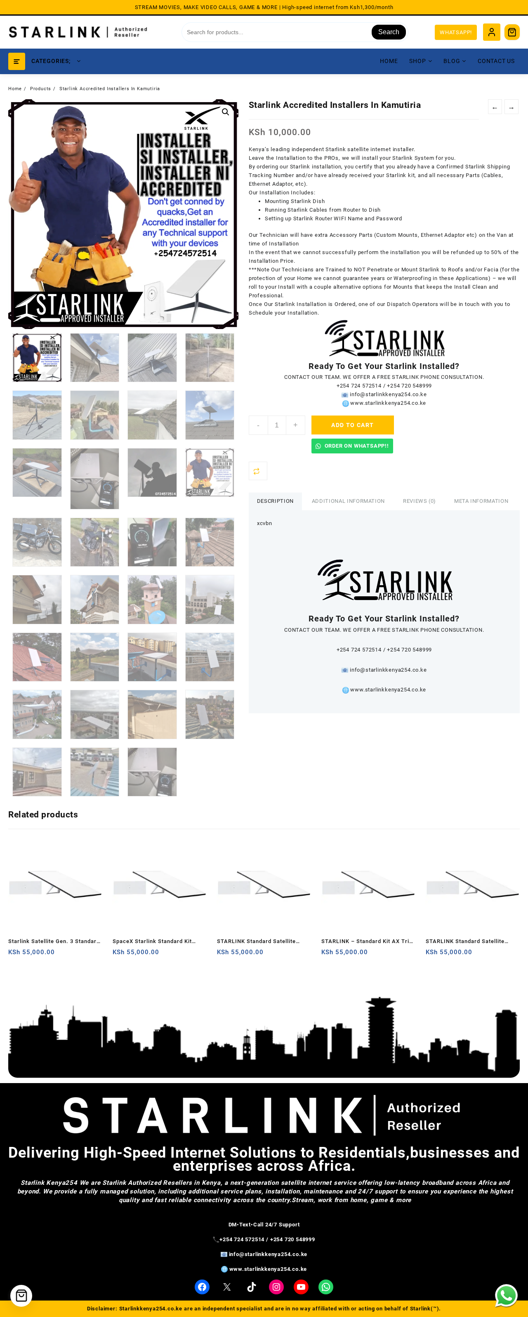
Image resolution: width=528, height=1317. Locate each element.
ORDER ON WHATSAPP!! (356, 446)
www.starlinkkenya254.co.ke (388, 403)
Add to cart (352, 425)
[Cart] (512, 32)
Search (388, 31)
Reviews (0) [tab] (419, 501)
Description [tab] (275, 501)
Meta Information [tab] (481, 501)
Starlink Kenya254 (49, 1182)
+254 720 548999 (409, 386)
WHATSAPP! (456, 32)
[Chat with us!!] (506, 1295)
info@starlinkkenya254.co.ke (388, 394)
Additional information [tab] (348, 501)
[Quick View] (31, 955)
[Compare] (258, 471)
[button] (225, 112)
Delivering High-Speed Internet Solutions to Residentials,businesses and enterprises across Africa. (264, 1159)
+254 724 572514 (359, 386)
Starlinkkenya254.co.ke (151, 1308)
